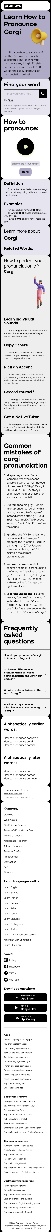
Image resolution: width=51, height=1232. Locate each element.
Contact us (10, 861)
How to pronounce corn (18, 771)
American (31, 427)
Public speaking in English (15, 1119)
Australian (13, 430)
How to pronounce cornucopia (22, 778)
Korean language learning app (17, 1079)
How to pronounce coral (18, 741)
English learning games (29, 1203)
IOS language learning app (16, 1043)
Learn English (11, 887)
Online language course (15, 1190)
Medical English (25, 1150)
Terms (28, 1223)
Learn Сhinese (12, 918)
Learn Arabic (10, 929)
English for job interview (15, 1132)
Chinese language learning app (18, 1061)
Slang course (27, 1145)
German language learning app (18, 1070)
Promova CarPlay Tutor (14, 1110)
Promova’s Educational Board (19, 830)
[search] (43, 93)
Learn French (11, 897)
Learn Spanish (11, 892)
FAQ (6, 867)
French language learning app (17, 1065)
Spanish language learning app (18, 1052)
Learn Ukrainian (12, 945)
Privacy (36, 1223)
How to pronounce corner (19, 775)
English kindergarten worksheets (19, 1207)
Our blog (8, 814)
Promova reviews (13, 835)
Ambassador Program (15, 840)
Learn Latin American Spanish (20, 934)
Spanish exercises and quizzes (18, 1198)
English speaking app (13, 1087)
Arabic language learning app (17, 1057)
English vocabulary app (14, 1083)
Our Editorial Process (15, 825)
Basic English (10, 1150)
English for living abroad (15, 1163)
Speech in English (33, 1127)
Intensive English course (15, 1158)
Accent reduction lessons (15, 1123)
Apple (10, 99)
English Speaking (35, 1132)
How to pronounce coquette (21, 738)
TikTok (12, 973)
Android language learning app (18, 1039)
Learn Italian (10, 908)
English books (10, 1203)
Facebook (14, 966)
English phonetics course (15, 1167)
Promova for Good (13, 851)
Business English (11, 1145)
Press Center (11, 856)
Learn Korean (11, 913)
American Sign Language (17, 939)
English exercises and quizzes (17, 1194)
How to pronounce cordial (19, 745)
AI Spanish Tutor (27, 1101)
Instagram (14, 960)
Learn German (11, 903)
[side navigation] (45, 6)
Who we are (10, 819)
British (40, 427)
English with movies (13, 1154)
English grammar (36, 1167)
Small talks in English (13, 1127)
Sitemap (8, 872)
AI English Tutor (11, 1101)
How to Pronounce (13, 793)
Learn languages (12, 790)
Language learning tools (15, 1185)
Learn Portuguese (14, 924)
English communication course (18, 1114)
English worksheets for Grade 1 (18, 1212)
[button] (25, 656)
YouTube (14, 979)
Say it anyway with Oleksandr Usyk (19, 1105)
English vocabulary (30, 1172)
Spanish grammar (12, 1172)
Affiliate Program (13, 846)
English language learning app (17, 1048)
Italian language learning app (17, 1074)
